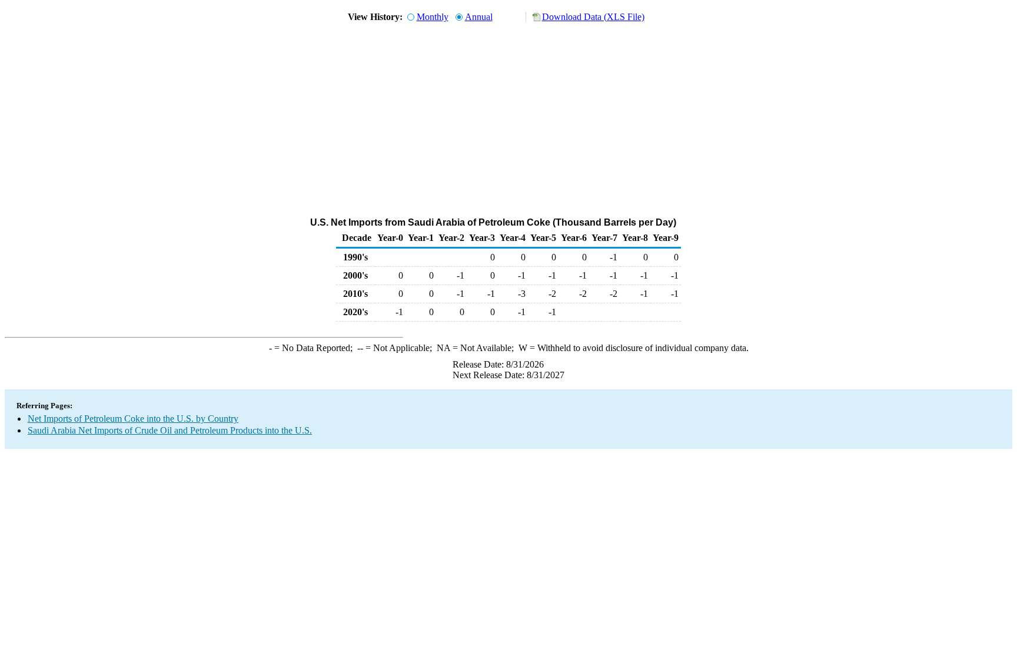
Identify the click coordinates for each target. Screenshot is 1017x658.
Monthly (432, 17)
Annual (479, 17)
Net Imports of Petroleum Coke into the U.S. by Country (133, 419)
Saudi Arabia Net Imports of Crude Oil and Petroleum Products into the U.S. (170, 430)
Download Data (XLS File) (593, 17)
